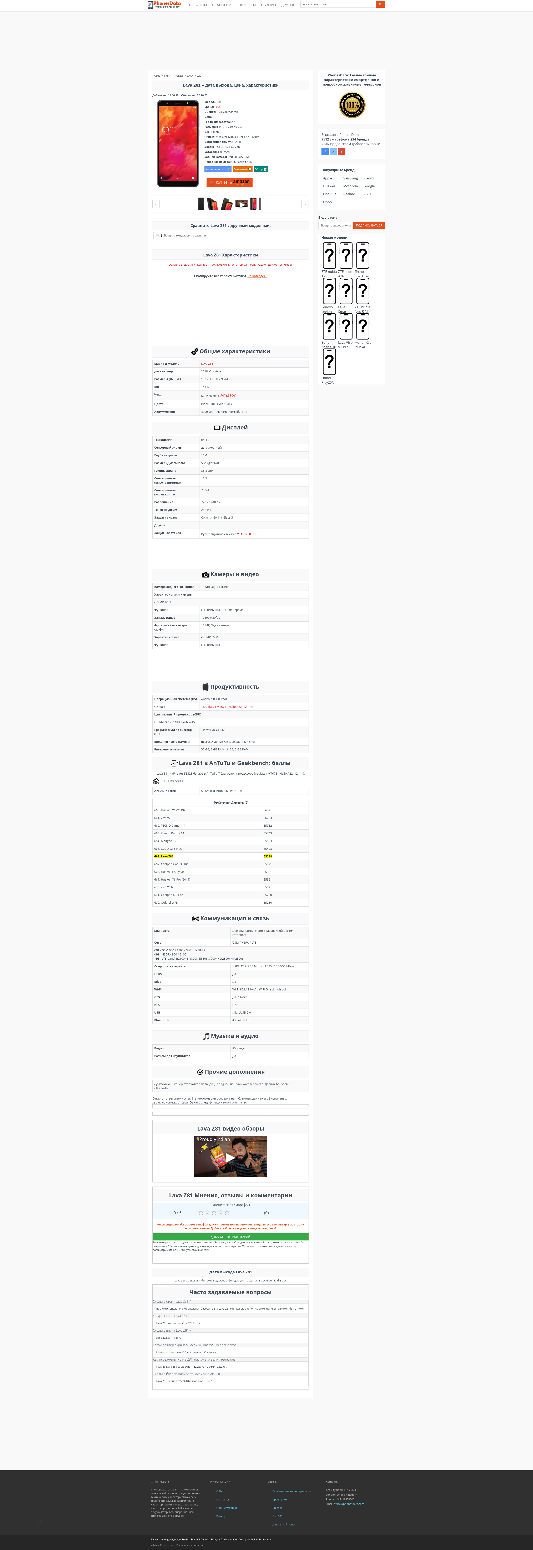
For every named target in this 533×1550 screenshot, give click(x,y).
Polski (254, 1539)
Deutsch (205, 1539)
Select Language (160, 1539)
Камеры (202, 264)
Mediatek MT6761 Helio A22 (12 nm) (228, 707)
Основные (175, 264)
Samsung (350, 178)
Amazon (228, 395)
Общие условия (226, 1508)
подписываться (369, 225)
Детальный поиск (284, 1524)
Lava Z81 (207, 364)
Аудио (262, 264)
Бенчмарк (286, 264)
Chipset (277, 1508)
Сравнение (223, 5)
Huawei (329, 186)
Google (369, 186)
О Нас (220, 1491)
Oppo (327, 202)
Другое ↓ (289, 5)
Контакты (222, 1499)
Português (245, 1539)
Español (195, 1539)
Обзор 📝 (261, 169)
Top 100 (277, 1516)
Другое (272, 264)
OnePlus (329, 194)
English (186, 1539)
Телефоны (197, 5)
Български (265, 1539)
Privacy (220, 1516)
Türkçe (225, 1539)
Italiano (234, 1539)
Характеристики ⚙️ (217, 169)
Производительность (223, 264)
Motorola (350, 186)
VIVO (367, 194)
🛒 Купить (221, 182)
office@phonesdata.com (349, 1504)
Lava (217, 107)
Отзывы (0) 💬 (243, 169)
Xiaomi (369, 178)
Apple (327, 178)
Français (215, 1539)
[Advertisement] (266, 41)
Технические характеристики (292, 1491)
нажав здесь (257, 276)
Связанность (247, 264)
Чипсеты (247, 5)
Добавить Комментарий (230, 1237)
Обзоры (268, 5)
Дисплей (189, 264)
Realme (349, 194)
